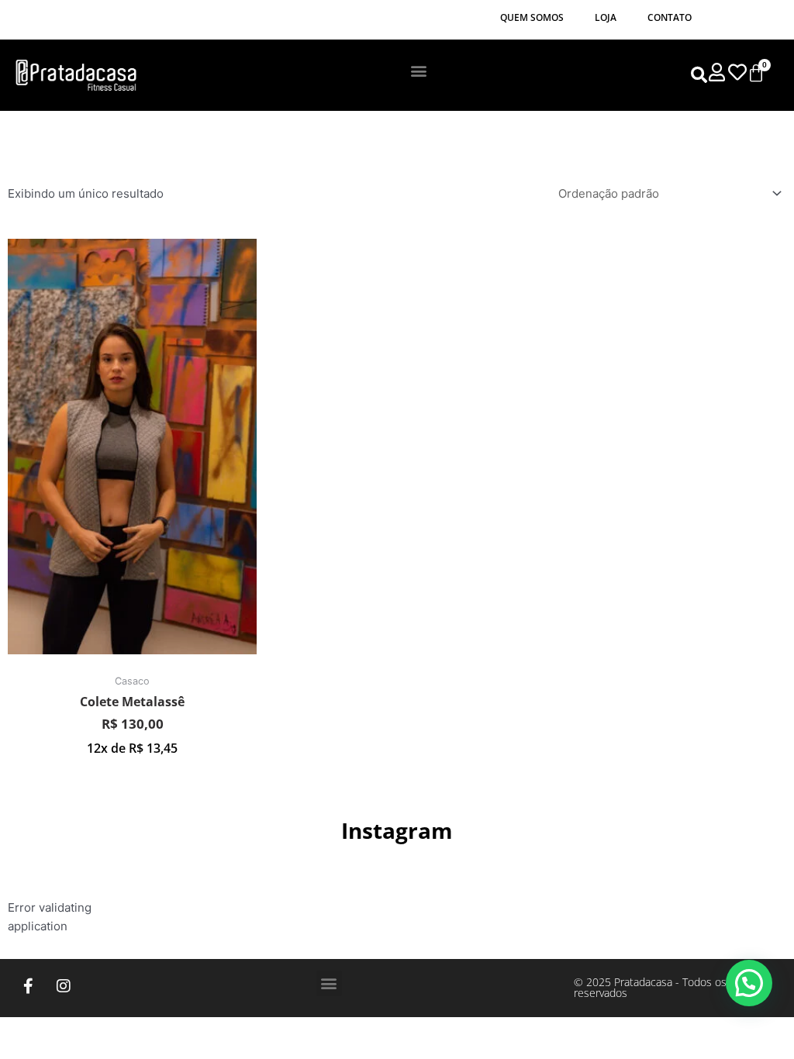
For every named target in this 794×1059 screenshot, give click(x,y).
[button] (419, 70)
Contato (669, 17)
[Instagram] (63, 986)
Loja (605, 17)
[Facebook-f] (28, 986)
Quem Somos (532, 17)
